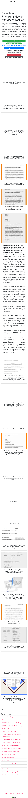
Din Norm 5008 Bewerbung (8, 729)
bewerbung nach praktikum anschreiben (14, 48)
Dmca (6, 793)
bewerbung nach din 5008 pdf (14, 43)
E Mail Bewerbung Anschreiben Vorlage (11, 731)
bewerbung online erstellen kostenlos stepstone (14, 45)
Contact (12, 793)
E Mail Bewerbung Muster (8, 757)
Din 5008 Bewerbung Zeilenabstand (11, 775)
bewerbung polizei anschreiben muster (14, 50)
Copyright (14, 795)
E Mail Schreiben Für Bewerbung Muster (12, 748)
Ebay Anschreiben (6, 720)
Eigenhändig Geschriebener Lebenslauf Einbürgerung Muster (11, 735)
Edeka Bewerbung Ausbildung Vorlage (11, 739)
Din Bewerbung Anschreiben (9, 766)
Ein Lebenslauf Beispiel (7, 769)
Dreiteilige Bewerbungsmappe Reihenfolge (12, 763)
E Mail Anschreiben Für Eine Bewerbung (12, 726)
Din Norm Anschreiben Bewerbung (10, 745)
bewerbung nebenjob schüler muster (14, 57)
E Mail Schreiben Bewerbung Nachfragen (12, 723)
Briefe (13, 1)
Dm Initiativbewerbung (7, 717)
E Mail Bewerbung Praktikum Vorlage (11, 742)
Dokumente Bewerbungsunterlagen (10, 751)
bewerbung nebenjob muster (14, 52)
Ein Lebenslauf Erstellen (8, 760)
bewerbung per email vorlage (14, 55)
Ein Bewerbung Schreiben (8, 754)
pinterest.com (10, 710)
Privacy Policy (20, 793)
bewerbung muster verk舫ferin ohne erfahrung (14, 41)
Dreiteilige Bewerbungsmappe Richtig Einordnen (14, 772)
